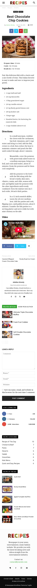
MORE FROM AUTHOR (25, 307)
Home (4, 8)
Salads (29, 579)
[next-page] (6, 342)
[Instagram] (16, 297)
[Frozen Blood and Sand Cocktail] (7, 509)
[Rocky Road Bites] (7, 489)
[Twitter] (16, 31)
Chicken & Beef (8, 579)
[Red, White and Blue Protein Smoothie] (7, 519)
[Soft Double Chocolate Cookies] (7, 334)
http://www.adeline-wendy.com (18, 285)
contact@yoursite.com (18, 562)
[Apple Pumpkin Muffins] (7, 499)
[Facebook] (11, 31)
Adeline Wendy (10, 25)
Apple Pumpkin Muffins (22, 497)
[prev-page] (3, 342)
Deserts (16, 8)
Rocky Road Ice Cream (27, 259)
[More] (29, 246)
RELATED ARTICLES (9, 307)
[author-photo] (18, 279)
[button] (3, 3)
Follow (32, 419)
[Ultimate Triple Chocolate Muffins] (7, 314)
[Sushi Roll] (7, 479)
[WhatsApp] (26, 31)
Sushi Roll (17, 477)
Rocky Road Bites (20, 487)
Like (34, 414)
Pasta (23, 579)
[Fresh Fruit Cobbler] (7, 324)
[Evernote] (10, 568)
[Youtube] (25, 297)
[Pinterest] (21, 31)
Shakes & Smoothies (18, 581)
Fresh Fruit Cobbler (20, 322)
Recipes (10, 8)
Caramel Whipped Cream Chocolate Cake (10, 260)
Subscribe (32, 424)
